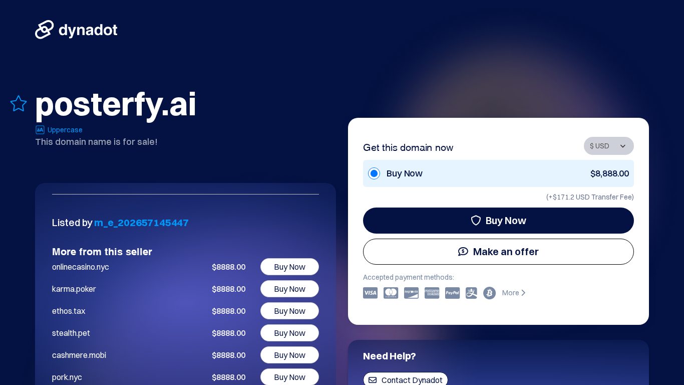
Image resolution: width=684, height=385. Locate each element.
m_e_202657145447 (141, 222)
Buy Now (506, 220)
